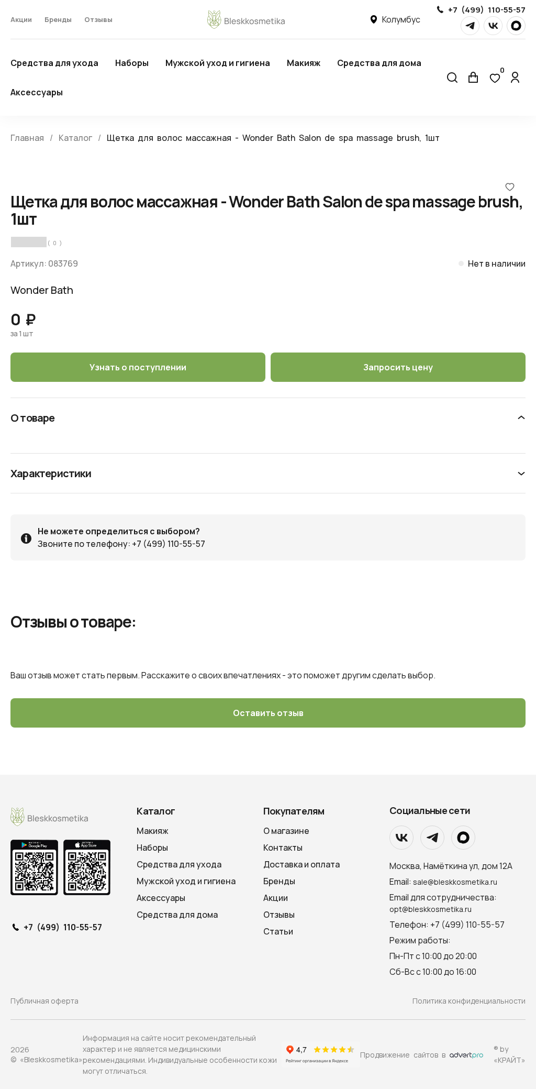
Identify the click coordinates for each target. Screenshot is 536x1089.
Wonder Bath (41, 290)
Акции (21, 19)
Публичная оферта (44, 1001)
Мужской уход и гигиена (217, 63)
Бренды (58, 19)
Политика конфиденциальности (469, 1001)
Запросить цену (398, 367)
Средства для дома (379, 63)
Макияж (303, 63)
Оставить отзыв (268, 713)
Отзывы (98, 19)
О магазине (286, 831)
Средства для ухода (54, 63)
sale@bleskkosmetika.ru (455, 882)
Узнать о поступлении (138, 367)
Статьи (278, 931)
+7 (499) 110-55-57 (487, 9)
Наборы (132, 63)
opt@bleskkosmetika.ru (430, 909)
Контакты (283, 847)
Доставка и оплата (301, 864)
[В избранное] (510, 186)
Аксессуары (36, 92)
